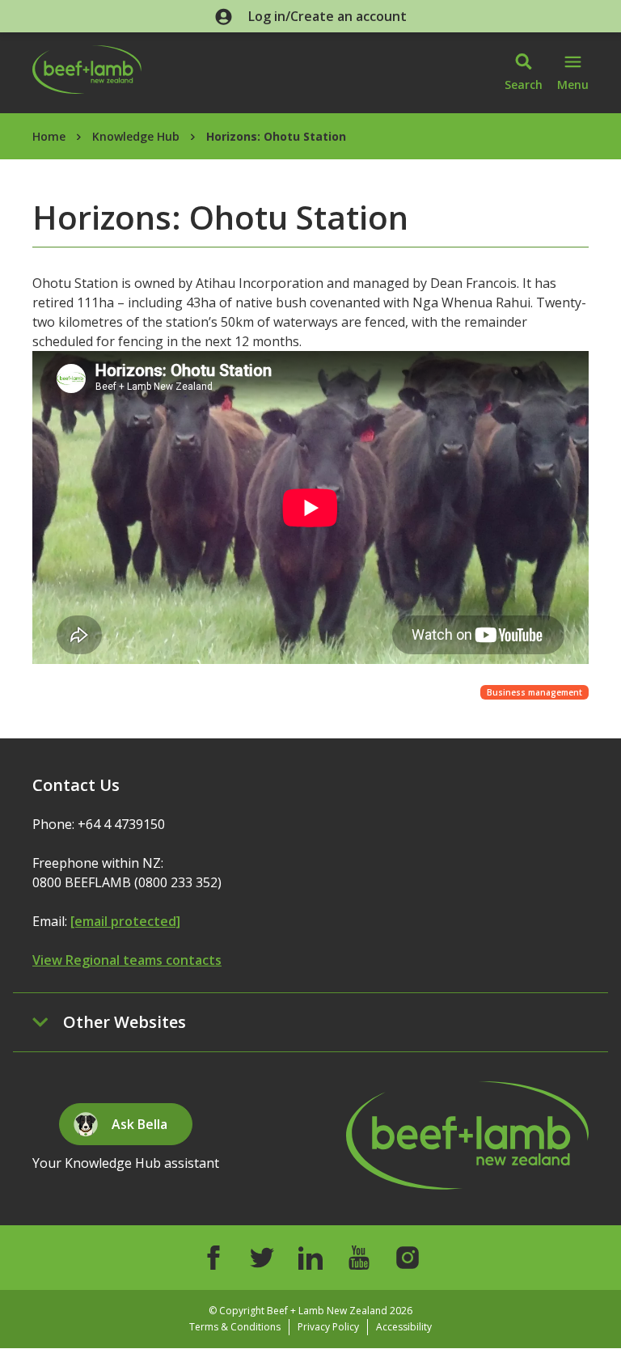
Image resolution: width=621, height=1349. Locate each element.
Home (48, 136)
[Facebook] (213, 1257)
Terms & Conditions (235, 1327)
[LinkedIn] (310, 1257)
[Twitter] (262, 1257)
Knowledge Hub (136, 136)
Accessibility (404, 1327)
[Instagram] (407, 1257)
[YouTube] (359, 1257)
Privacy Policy (328, 1327)
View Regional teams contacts (127, 960)
